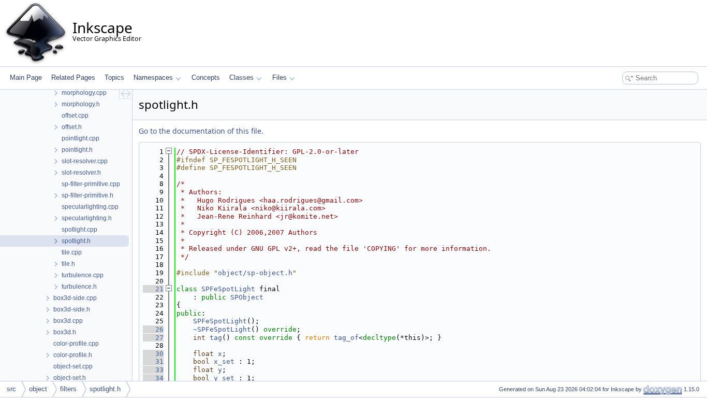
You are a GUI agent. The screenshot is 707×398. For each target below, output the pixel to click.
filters (68, 389)
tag (216, 338)
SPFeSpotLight (228, 289)
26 (153, 329)
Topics (114, 77)
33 (153, 370)
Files (279, 77)
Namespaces (153, 77)
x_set (224, 361)
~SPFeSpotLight (222, 329)
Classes (241, 77)
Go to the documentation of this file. (201, 131)
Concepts (206, 77)
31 (153, 361)
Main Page (26, 77)
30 (153, 354)
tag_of (346, 338)
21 (153, 289)
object (38, 389)
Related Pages (73, 77)
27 (153, 338)
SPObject (246, 297)
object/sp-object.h (255, 273)
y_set (224, 378)
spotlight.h (105, 389)
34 (153, 378)
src (11, 389)
